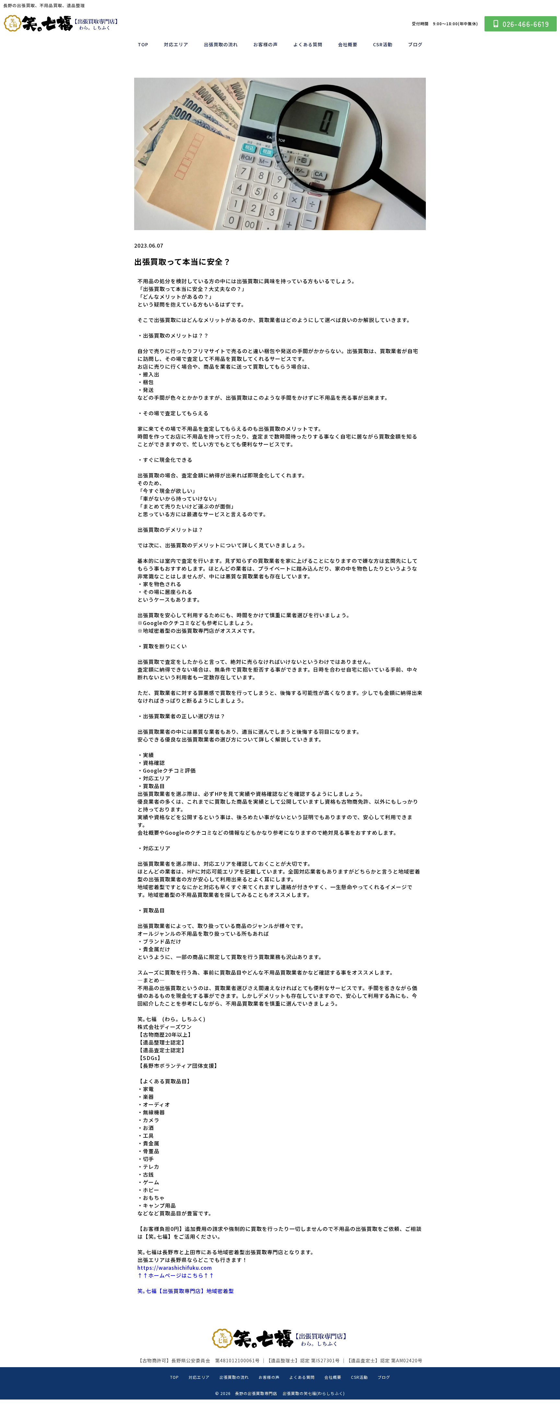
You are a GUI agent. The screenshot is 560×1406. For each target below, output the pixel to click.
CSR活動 (382, 44)
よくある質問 (307, 44)
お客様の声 (265, 44)
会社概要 (347, 44)
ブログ (415, 44)
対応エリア (176, 44)
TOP (143, 44)
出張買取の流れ (221, 44)
